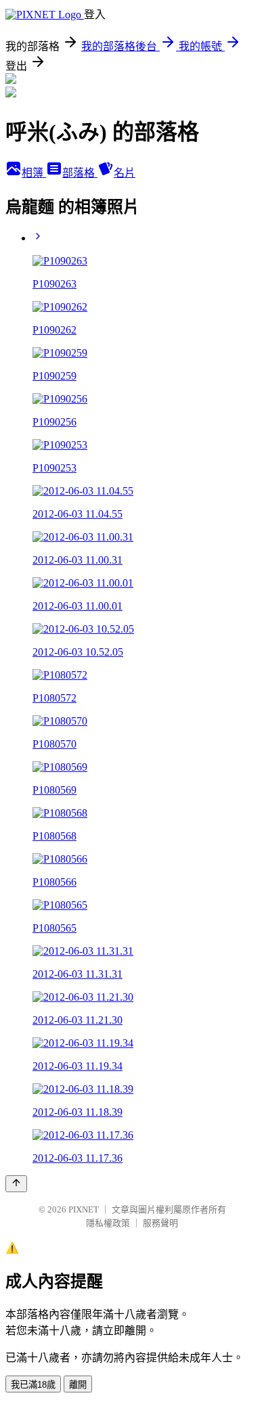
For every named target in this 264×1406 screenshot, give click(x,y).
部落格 (79, 173)
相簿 (34, 173)
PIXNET (83, 1209)
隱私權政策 (108, 1223)
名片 (124, 173)
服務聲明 (160, 1223)
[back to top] (16, 1183)
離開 (78, 1385)
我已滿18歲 (33, 1385)
